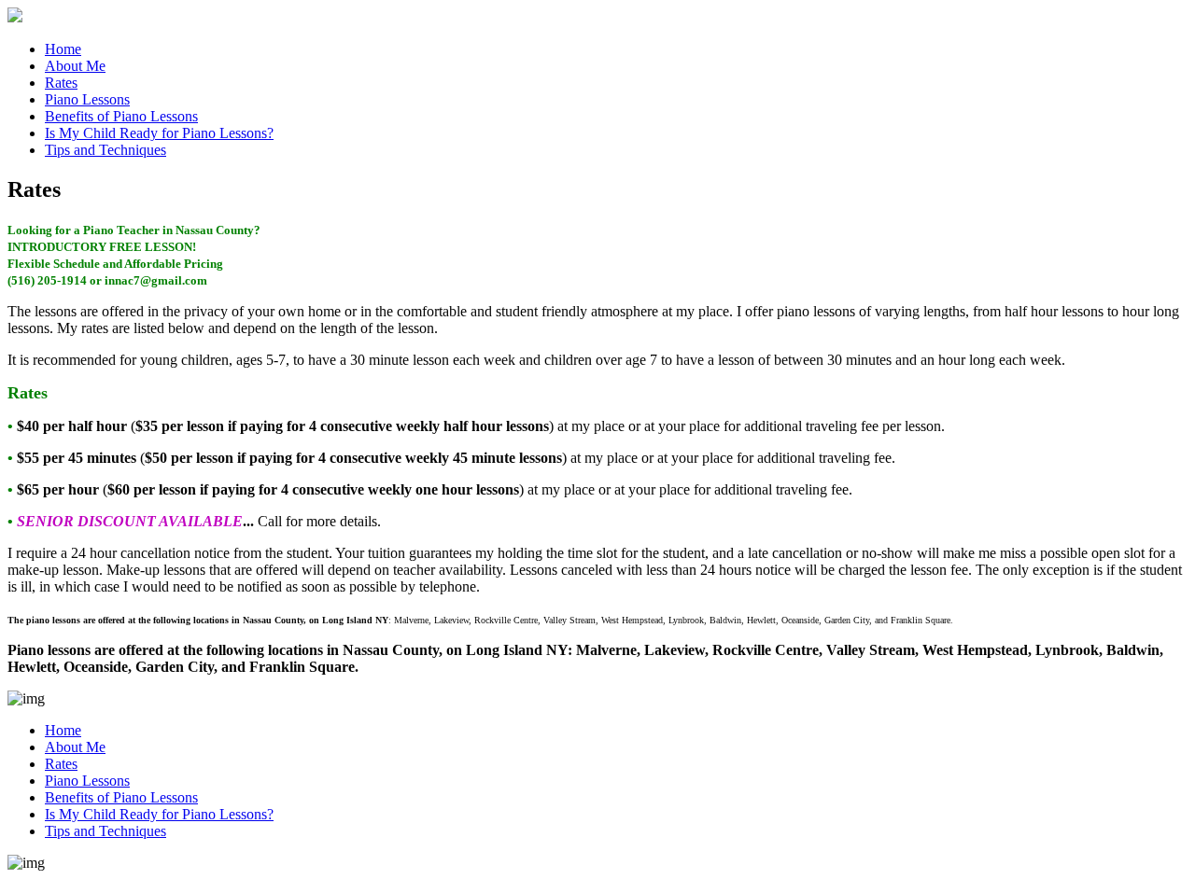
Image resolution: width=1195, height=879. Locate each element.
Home (63, 49)
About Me (75, 66)
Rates (61, 83)
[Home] (14, 17)
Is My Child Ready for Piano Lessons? (159, 133)
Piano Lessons (87, 99)
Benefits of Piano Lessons (121, 116)
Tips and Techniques (105, 150)
